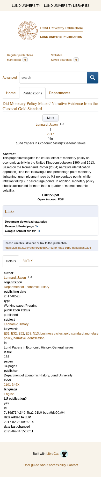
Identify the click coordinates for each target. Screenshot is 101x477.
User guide (31, 465)
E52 (21, 333)
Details (11, 261)
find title (20, 230)
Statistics (56, 55)
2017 (50, 134)
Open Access (47, 199)
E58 (28, 333)
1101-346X (11, 385)
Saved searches (64, 59)
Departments (59, 93)
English (9, 394)
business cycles (51, 333)
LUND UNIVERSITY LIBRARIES (66, 5)
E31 (7, 333)
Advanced (10, 77)
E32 (14, 333)
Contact (72, 465)
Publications (32, 93)
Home (11, 93)
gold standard (74, 333)
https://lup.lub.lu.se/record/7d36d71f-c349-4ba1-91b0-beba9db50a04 (48, 247)
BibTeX (28, 261)
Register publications (20, 55)
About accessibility (53, 465)
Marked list (16, 59)
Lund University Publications (61, 27)
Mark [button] (50, 118)
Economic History (16, 324)
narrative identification (29, 338)
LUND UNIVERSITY (26, 5)
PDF (61, 199)
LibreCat (53, 454)
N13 (36, 333)
